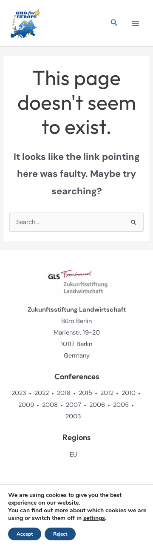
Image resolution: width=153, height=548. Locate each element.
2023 (18, 393)
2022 (41, 393)
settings (94, 518)
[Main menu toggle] (135, 23)
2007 (73, 405)
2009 (26, 405)
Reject (60, 534)
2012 (106, 393)
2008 (50, 405)
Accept (25, 534)
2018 (64, 393)
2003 (73, 416)
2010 (129, 393)
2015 (85, 393)
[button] (114, 23)
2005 (121, 405)
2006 (97, 405)
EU (73, 455)
